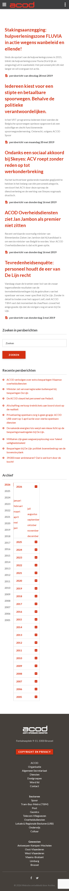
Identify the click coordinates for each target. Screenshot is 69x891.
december (33, 535)
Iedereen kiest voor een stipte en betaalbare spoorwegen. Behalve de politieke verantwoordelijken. (29, 98)
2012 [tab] (7, 574)
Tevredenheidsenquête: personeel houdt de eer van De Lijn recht (32, 269)
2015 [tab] (7, 555)
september (33, 519)
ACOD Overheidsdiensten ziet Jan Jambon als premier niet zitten (33, 219)
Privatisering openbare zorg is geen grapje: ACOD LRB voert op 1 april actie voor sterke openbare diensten (34, 418)
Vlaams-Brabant (34, 857)
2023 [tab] (7, 503)
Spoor (34, 800)
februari (18, 505)
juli (29, 508)
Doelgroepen (34, 778)
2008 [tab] (7, 600)
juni (15, 527)
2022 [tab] (7, 510)
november (33, 530)
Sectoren (34, 796)
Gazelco (34, 811)
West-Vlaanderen (34, 853)
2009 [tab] (7, 594)
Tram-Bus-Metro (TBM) (34, 804)
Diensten (34, 774)
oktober (32, 524)
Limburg (34, 860)
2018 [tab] (7, 536)
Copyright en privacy (34, 751)
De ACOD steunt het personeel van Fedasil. (30, 398)
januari (17, 500)
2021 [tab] (7, 516)
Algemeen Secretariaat (34, 770)
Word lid (34, 782)
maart (17, 511)
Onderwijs (34, 827)
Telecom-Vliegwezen (34, 815)
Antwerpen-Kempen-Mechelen (34, 845)
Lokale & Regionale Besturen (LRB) (34, 823)
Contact (34, 786)
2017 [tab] (7, 542)
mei (16, 522)
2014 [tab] (7, 561)
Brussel (34, 864)
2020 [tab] (7, 523)
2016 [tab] (7, 549)
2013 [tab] (7, 568)
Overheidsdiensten (34, 819)
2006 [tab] (7, 613)
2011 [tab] (7, 581)
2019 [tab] (7, 529)
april (16, 516)
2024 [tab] (7, 497)
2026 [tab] (7, 484)
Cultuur (34, 831)
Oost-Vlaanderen (34, 849)
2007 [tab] (7, 607)
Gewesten (34, 841)
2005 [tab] (7, 620)
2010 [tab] (7, 587)
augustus (32, 514)
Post (34, 808)
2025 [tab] (7, 490)
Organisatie (34, 766)
